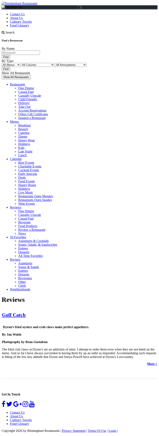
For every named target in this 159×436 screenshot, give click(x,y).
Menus (14, 121)
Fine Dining (26, 88)
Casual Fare (26, 92)
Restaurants (17, 84)
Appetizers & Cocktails (33, 241)
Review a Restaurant (31, 229)
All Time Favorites (30, 256)
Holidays (24, 144)
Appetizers (25, 263)
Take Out (24, 106)
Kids (21, 147)
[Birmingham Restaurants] (19, 3)
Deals (22, 177)
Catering (23, 133)
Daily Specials (27, 174)
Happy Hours (27, 185)
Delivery (24, 103)
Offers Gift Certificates (33, 114)
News (22, 233)
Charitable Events (29, 166)
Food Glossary (19, 25)
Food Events (26, 181)
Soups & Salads (28, 267)
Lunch (22, 155)
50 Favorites (18, 237)
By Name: (8, 48)
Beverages (25, 278)
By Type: (8, 61)
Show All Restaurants (16, 73)
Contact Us (17, 14)
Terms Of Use (97, 430)
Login (112, 430)
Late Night (25, 151)
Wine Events (26, 203)
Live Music (25, 192)
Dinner (22, 136)
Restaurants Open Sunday (35, 200)
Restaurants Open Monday (35, 196)
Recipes (15, 259)
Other (22, 282)
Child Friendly (27, 99)
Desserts (23, 252)
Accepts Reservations (32, 110)
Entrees (23, 248)
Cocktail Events (28, 170)
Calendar (16, 159)
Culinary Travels (21, 21)
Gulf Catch (13, 315)
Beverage (24, 222)
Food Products (27, 226)
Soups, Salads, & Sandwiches (37, 244)
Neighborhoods (20, 289)
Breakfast (24, 125)
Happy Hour (26, 140)
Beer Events (26, 162)
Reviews (15, 207)
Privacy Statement (74, 430)
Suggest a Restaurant (32, 118)
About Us (16, 18)
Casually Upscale (29, 95)
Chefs (22, 285)
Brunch (23, 129)
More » (152, 364)
